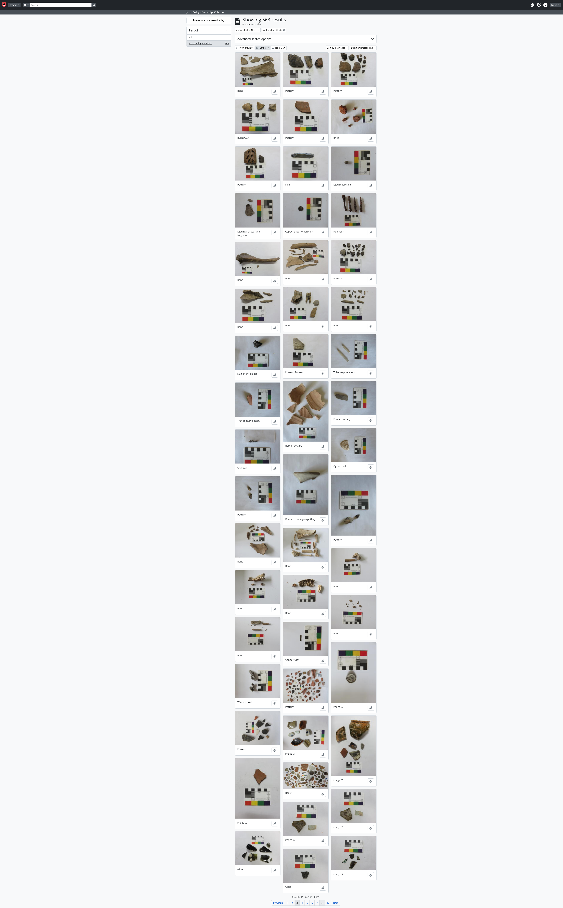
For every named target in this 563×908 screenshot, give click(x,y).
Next (335, 902)
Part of (193, 30)
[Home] (5, 5)
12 (328, 902)
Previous (278, 902)
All (190, 37)
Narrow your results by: (209, 20)
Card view (264, 47)
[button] (532, 5)
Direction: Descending (362, 47)
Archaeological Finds (209, 44)
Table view (279, 47)
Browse (13, 5)
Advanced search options (254, 39)
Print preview (245, 47)
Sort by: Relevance (336, 47)
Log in (554, 5)
